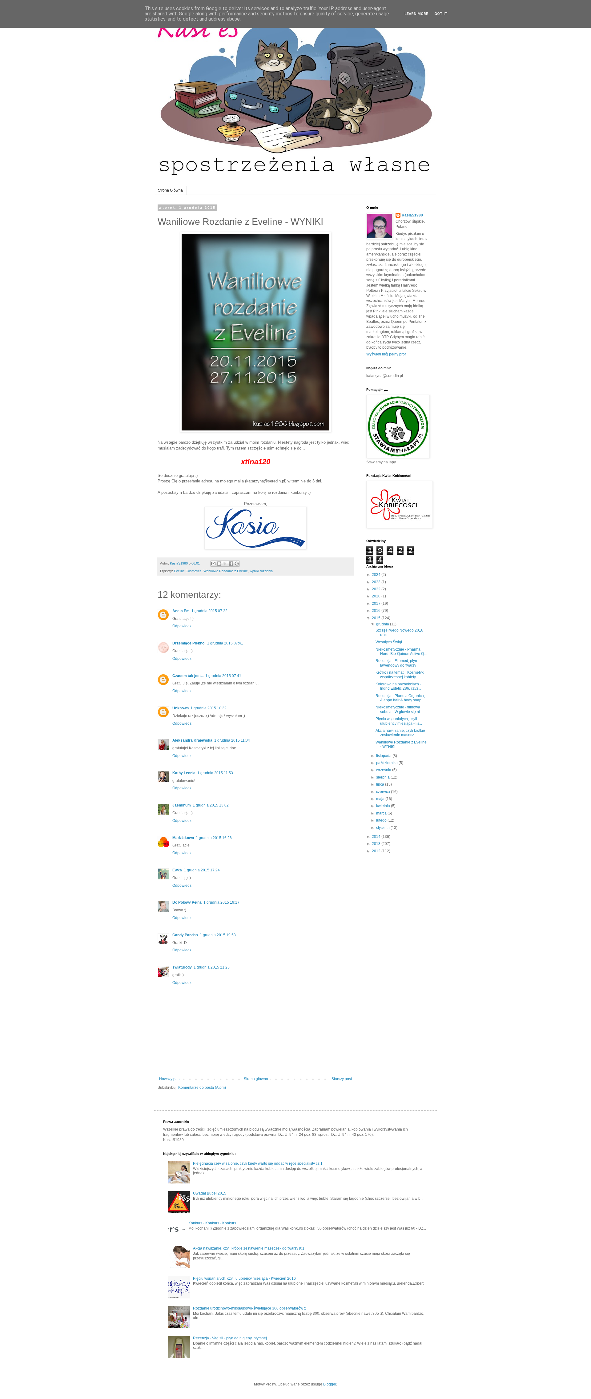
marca (382, 813)
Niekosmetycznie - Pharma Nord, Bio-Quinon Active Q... (401, 651)
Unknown (180, 708)
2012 (376, 851)
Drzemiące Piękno (188, 643)
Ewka (177, 870)
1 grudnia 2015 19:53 (218, 935)
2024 (376, 575)
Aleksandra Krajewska (192, 740)
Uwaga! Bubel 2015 (209, 1193)
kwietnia (383, 806)
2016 (376, 610)
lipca (380, 784)
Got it (441, 14)
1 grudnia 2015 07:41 (225, 643)
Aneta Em (181, 611)
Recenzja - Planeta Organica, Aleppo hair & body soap (400, 698)
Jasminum (181, 805)
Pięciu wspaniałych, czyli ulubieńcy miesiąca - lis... (399, 721)
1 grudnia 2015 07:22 (209, 611)
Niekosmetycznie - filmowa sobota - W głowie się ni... (399, 709)
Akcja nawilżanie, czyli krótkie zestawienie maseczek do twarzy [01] (249, 1248)
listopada (384, 756)
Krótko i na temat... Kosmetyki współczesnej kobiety (400, 674)
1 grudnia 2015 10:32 (209, 708)
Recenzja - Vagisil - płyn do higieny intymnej (230, 1338)
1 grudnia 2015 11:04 (232, 740)
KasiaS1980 (412, 215)
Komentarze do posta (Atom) (202, 1087)
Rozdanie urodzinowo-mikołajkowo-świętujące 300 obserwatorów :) (249, 1308)
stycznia (383, 828)
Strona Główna (170, 190)
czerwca (383, 792)
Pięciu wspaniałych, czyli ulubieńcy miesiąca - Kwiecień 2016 (244, 1278)
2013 (376, 844)
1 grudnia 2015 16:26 (214, 838)
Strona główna (256, 1079)
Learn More (416, 14)
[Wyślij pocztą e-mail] (213, 564)
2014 (376, 836)
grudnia (383, 624)
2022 (376, 589)
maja (380, 799)
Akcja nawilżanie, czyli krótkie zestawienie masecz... (400, 732)
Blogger (329, 1384)
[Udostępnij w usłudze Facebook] (231, 564)
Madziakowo (183, 838)
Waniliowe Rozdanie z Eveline (225, 571)
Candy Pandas (185, 935)
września (384, 770)
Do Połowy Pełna (187, 902)
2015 (376, 618)
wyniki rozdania (261, 571)
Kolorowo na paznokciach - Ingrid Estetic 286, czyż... (398, 686)
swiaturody (182, 967)
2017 (376, 603)
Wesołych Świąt (389, 642)
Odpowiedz (181, 626)
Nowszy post (169, 1079)
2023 (376, 582)
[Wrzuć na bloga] (219, 564)
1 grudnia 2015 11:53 (215, 773)
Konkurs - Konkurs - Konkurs (212, 1223)
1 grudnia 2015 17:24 (202, 870)
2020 (376, 596)
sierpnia (383, 777)
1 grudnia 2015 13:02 (211, 805)
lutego (382, 820)
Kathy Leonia (183, 773)
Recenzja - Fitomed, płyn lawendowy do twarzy (396, 663)
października (387, 763)
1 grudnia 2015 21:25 (212, 967)
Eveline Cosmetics (188, 571)
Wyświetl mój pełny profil (387, 354)
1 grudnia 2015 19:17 (221, 902)
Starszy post (342, 1079)
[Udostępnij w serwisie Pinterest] (237, 564)
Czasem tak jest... (187, 676)
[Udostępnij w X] (225, 564)
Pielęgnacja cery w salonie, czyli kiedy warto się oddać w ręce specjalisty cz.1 (258, 1163)
